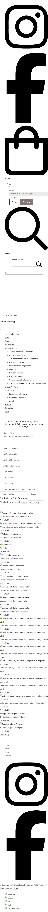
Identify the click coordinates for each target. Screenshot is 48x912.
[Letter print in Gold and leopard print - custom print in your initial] (24, 622)
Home (7, 338)
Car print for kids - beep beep (11, 569)
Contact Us (9, 408)
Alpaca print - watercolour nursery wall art (15, 516)
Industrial (12, 369)
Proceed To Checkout (26, 489)
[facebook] (26, 122)
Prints (11, 433)
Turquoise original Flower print (11, 728)
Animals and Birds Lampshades (21, 352)
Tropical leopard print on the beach (13, 717)
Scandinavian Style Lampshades (21, 380)
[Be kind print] (5, 545)
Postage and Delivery (17, 397)
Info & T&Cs (9, 390)
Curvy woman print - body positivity (13, 580)
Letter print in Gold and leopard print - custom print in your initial (24, 626)
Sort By (24, 503)
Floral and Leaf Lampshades (20, 366)
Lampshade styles (12, 334)
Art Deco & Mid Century (18, 355)
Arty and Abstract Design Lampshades (24, 359)
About (11, 401)
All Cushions (9, 345)
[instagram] (26, 51)
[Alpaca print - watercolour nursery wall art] (16, 513)
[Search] (39, 264)
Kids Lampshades (16, 373)
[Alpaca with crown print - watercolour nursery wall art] (21, 523)
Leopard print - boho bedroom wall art (14, 590)
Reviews (8, 404)
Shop (7, 341)
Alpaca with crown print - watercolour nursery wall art (20, 527)
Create (15, 888)
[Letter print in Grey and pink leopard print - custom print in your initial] (24, 664)
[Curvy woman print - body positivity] (14, 576)
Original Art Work (11, 387)
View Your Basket (10, 489)
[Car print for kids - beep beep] (12, 566)
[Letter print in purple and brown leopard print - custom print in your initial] (24, 699)
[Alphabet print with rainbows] (11, 534)
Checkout (26, 202)
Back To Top (4, 735)
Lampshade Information (18, 394)
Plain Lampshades (16, 376)
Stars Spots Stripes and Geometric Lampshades (27, 383)
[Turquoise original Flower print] (12, 724)
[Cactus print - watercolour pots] (12, 555)
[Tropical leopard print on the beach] (14, 714)
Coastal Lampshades (17, 362)
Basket (14, 202)
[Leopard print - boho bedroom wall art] (15, 587)
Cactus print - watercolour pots (11, 559)
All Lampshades (11, 348)
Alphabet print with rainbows (10, 538)
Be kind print (4, 548)
